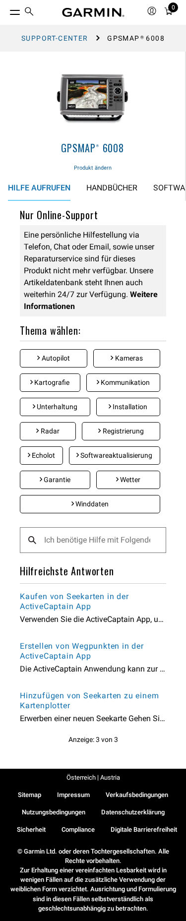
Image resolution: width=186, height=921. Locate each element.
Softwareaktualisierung (115, 455)
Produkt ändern (93, 168)
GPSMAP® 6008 (92, 147)
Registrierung (122, 431)
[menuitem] (29, 12)
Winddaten (91, 504)
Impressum (73, 794)
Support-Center (54, 38)
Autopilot (55, 358)
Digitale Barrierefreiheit (144, 829)
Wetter (129, 480)
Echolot (42, 455)
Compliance (78, 829)
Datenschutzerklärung (133, 812)
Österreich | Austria (93, 777)
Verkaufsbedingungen (137, 794)
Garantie (56, 480)
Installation (129, 407)
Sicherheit (31, 829)
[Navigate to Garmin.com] (93, 12)
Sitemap (29, 794)
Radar (49, 431)
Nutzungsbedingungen (53, 812)
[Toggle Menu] (6, 10)
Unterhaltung (56, 407)
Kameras (128, 358)
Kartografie (51, 382)
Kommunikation (124, 382)
